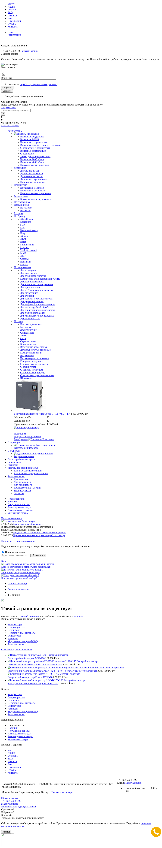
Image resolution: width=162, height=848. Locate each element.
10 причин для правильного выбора (20, 572)
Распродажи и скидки (19, 507)
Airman (24, 236)
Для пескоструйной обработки (36, 307)
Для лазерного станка (32, 281)
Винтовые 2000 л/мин (32, 162)
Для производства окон (32, 312)
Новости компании (11, 518)
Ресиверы (13, 638)
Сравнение (35, 436)
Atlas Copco (26, 219)
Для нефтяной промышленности (37, 304)
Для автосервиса (29, 293)
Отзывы (12, 23)
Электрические (28, 330)
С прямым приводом (31, 369)
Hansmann (25, 261)
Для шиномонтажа (30, 318)
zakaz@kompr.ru (132, 782)
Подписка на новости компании (18, 541)
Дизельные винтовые (31, 173)
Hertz (23, 241)
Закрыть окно (8, 107)
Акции (11, 6)
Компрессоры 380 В (31, 352)
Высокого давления (30, 324)
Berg (22, 233)
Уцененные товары (18, 513)
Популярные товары (19, 504)
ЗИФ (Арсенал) (28, 250)
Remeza (24, 264)
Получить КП (21, 436)
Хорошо (6, 832)
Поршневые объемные (32, 190)
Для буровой (27, 295)
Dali (22, 227)
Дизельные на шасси (31, 176)
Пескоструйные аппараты (21, 632)
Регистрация (14, 34)
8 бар (23, 338)
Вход (10, 32)
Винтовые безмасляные (33, 150)
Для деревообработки (32, 301)
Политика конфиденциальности (18, 806)
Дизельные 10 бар (30, 170)
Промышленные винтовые (34, 165)
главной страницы (29, 616)
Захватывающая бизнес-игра (28, 524)
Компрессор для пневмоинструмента (40, 278)
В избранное (21, 439)
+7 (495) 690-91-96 (11, 801)
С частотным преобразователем (37, 375)
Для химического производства (37, 315)
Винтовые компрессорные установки (40, 145)
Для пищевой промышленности (37, 310)
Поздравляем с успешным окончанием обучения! (39, 532)
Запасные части (16, 644)
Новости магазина (14, 552)
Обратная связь (9, 798)
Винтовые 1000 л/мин (32, 159)
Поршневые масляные (32, 187)
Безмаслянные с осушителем (35, 199)
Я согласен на (31, 84)
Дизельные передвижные (34, 179)
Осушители (14, 630)
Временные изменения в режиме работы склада (39, 535)
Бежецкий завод (29, 230)
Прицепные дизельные (32, 182)
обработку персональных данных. (38, 84)
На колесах (26, 207)
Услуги (11, 4)
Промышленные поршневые (35, 193)
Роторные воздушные (32, 361)
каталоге (78, 616)
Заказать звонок (29, 51)
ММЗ (23, 253)
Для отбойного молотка (33, 276)
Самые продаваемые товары (16, 649)
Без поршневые (28, 344)
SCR (22, 224)
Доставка (13, 9)
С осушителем (28, 366)
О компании (14, 21)
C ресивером (27, 153)
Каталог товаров (10, 125)
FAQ (10, 12)
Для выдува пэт (28, 273)
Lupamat (24, 247)
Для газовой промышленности (36, 298)
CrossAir (24, 258)
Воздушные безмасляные (33, 347)
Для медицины (28, 270)
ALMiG (24, 239)
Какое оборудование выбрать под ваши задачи (26, 566)
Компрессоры (15, 624)
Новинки (13, 501)
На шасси (25, 210)
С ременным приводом (32, 372)
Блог (10, 18)
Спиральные (27, 332)
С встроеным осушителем (34, 364)
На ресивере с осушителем (34, 358)
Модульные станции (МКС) (23, 641)
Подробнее (20, 433)
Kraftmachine (27, 244)
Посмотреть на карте (62, 792)
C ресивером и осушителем (35, 148)
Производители (16, 498)
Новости (12, 15)
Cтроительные (28, 341)
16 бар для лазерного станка (35, 156)
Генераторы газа (16, 627)
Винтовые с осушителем (33, 142)
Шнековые (26, 378)
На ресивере (27, 355)
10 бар (23, 335)
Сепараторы (14, 635)
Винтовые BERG (29, 139)
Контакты (13, 26)
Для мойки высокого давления (36, 284)
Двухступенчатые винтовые (35, 349)
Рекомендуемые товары (20, 510)
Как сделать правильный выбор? (19, 578)
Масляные (25, 327)
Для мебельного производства (36, 290)
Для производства (30, 287)
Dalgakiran (25, 221)
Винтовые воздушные (32, 136)
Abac (23, 256)
